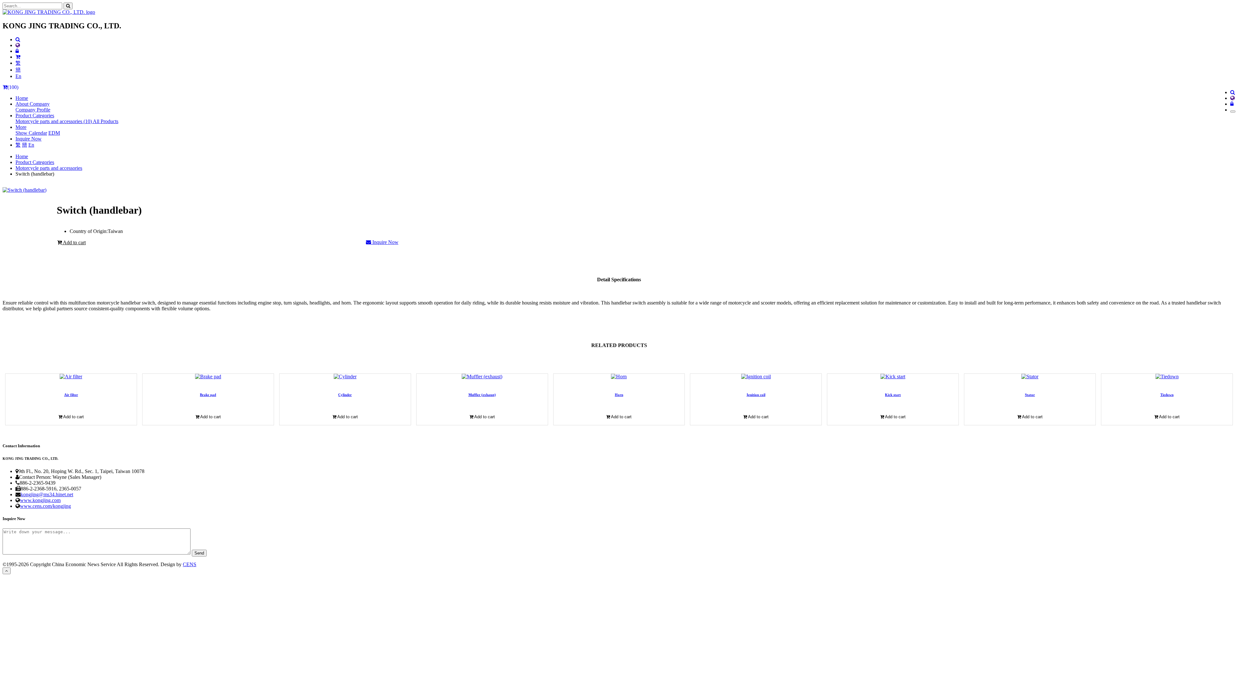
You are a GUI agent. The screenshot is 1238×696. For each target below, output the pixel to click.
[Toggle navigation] (1232, 111)
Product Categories (34, 162)
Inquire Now (28, 138)
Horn (619, 395)
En (18, 76)
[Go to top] (7, 570)
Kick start (893, 395)
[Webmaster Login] (17, 51)
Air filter (71, 395)
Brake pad (208, 395)
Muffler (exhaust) (482, 395)
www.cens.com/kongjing (45, 506)
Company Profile (32, 109)
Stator (1030, 395)
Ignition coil (756, 395)
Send (199, 553)
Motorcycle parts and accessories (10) (54, 121)
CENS (189, 564)
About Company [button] (32, 104)
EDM (54, 133)
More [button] (20, 127)
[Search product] (17, 39)
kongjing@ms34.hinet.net (47, 494)
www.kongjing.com (40, 500)
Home (21, 98)
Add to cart (74, 242)
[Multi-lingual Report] (17, 45)
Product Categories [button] (34, 115)
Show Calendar (31, 133)
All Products (105, 121)
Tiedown (1167, 395)
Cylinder (345, 395)
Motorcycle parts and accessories (48, 168)
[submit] (68, 6)
